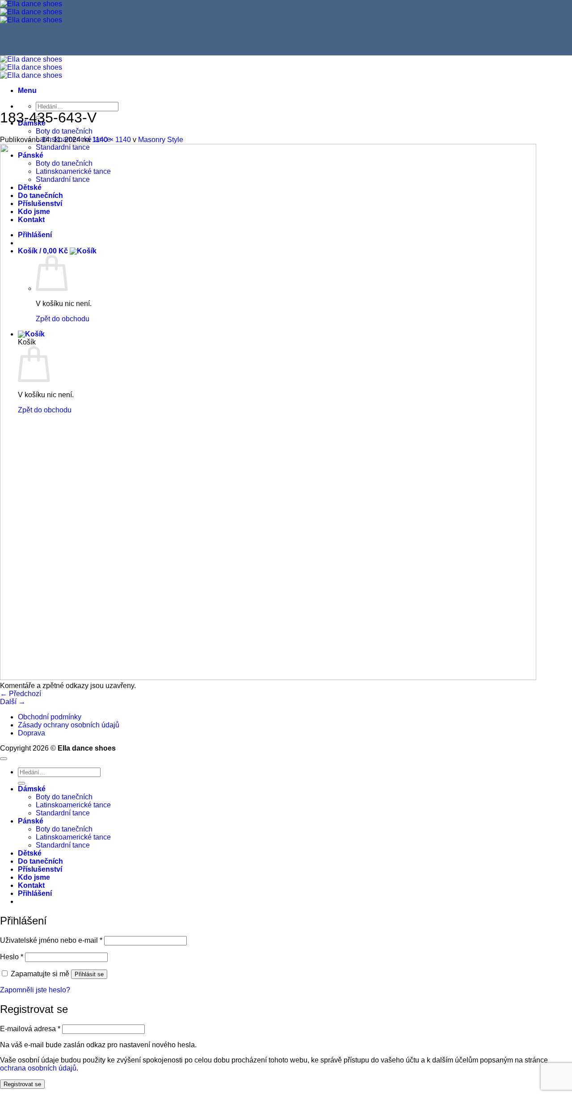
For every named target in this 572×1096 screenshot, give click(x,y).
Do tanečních (40, 861)
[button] (27, 90)
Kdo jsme (34, 877)
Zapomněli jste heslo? (35, 990)
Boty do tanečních (64, 131)
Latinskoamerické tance (73, 805)
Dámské (32, 789)
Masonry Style (160, 139)
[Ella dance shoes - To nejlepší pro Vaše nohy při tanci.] (31, 12)
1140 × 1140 (111, 139)
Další (12, 701)
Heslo (11, 957)
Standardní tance (63, 813)
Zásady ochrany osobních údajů (68, 725)
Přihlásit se (89, 974)
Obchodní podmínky (49, 717)
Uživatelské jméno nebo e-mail (51, 940)
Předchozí (20, 693)
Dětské (30, 853)
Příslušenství (40, 869)
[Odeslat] (21, 783)
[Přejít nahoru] (3, 758)
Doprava (31, 733)
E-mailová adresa (30, 1029)
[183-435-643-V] (268, 677)
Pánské (30, 821)
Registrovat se (22, 1084)
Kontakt (31, 885)
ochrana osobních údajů (38, 1068)
